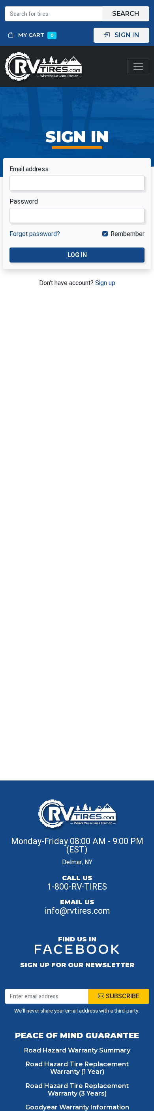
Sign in (126, 35)
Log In (77, 255)
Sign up (105, 283)
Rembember (128, 234)
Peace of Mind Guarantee (77, 1035)
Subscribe (121, 996)
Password (23, 201)
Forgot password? (34, 234)
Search (125, 13)
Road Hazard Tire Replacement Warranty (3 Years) (77, 1089)
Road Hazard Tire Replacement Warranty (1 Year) (77, 1067)
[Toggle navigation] (138, 67)
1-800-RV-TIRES (77, 886)
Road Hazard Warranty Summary (77, 1050)
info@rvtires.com (77, 911)
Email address (29, 169)
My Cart (35, 35)
